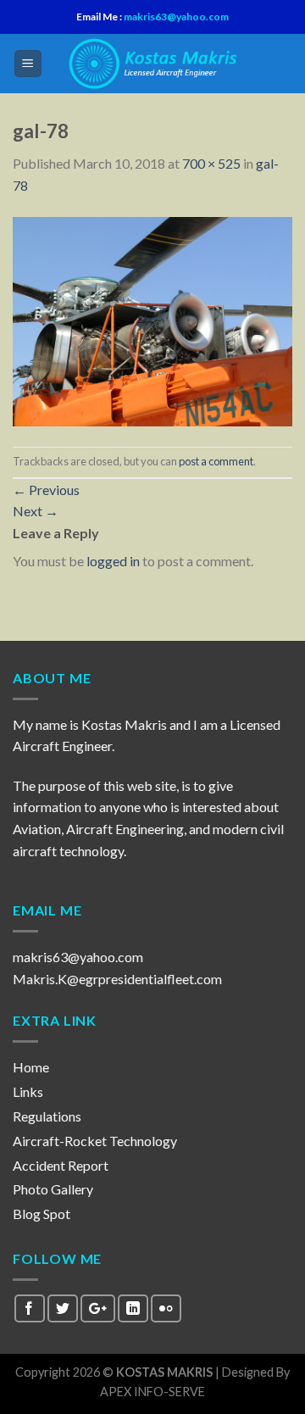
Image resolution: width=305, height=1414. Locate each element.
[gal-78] (152, 319)
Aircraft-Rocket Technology (95, 1141)
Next (35, 511)
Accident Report (60, 1165)
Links (28, 1091)
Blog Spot (41, 1213)
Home (31, 1067)
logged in (113, 561)
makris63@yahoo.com (175, 16)
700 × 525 (211, 163)
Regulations (47, 1116)
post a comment (216, 461)
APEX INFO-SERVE (152, 1391)
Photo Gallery (53, 1189)
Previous (46, 490)
